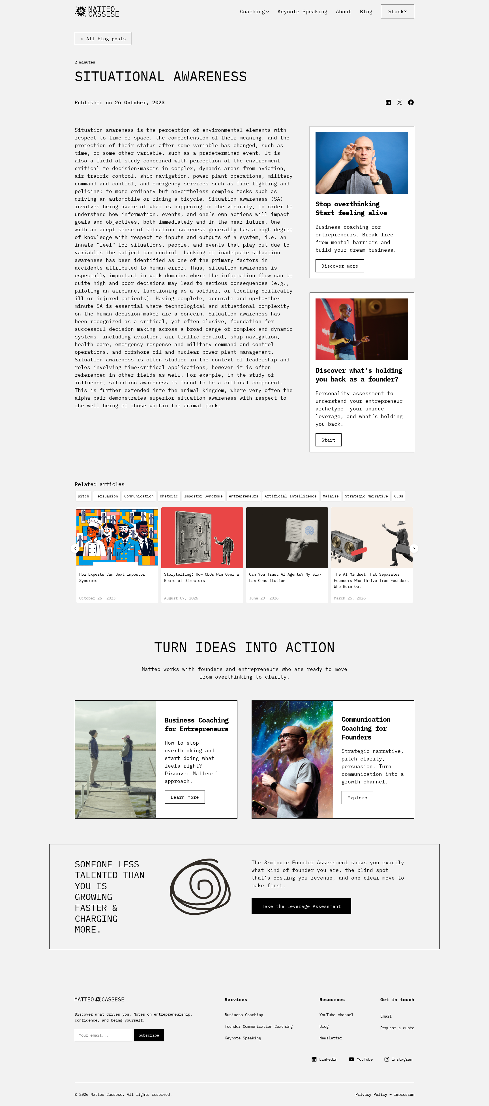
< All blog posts (103, 38)
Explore (357, 797)
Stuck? (397, 11)
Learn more (185, 797)
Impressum (404, 1094)
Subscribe (149, 1035)
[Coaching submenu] (267, 11)
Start (328, 440)
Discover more (339, 266)
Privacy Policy (371, 1094)
